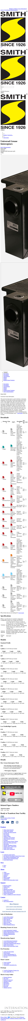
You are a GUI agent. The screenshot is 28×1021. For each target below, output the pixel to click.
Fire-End (5, 956)
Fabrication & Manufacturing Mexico (11, 943)
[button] (1, 47)
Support (3, 883)
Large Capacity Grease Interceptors (14, 906)
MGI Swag (6, 985)
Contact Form (4, 819)
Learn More (20, 413)
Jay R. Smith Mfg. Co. (8, 971)
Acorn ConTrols (7, 962)
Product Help (6, 886)
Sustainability (6, 878)
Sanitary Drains (6, 836)
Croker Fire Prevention (8, 951)
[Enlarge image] (1, 154)
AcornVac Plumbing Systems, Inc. (11, 970)
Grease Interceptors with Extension (14, 909)
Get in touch (21, 612)
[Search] (1, 88)
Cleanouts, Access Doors (9, 837)
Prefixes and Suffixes (8, 893)
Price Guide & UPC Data (9, 890)
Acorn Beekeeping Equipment (10, 941)
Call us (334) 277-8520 (9, 818)
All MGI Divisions (5, 91)
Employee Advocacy (8, 980)
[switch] (1, 89)
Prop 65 (4, 1019)
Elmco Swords (6, 922)
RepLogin (5, 986)
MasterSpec (6, 982)
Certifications (6, 873)
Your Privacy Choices (15, 1017)
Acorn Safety (6, 963)
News (2, 862)
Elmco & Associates (8, 918)
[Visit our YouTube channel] (7, 824)
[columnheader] (6, 422)
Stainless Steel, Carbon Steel (9, 846)
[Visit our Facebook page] (3, 824)
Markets (5, 876)
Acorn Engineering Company (10, 930)
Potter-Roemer (6, 953)
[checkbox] (14, 90)
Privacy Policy (4, 1017)
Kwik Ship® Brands (8, 859)
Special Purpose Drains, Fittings (10, 841)
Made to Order (6, 877)
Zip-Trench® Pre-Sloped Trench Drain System (14, 856)
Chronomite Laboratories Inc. (10, 965)
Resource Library (7, 885)
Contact (3, 897)
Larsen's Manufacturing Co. (9, 954)
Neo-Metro (5, 935)
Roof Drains (6, 833)
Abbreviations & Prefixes (9, 892)
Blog (4, 866)
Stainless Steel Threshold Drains (10, 858)
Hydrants (5, 840)
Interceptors (6, 137)
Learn (2, 852)
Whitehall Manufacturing (9, 934)
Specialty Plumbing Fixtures (9, 845)
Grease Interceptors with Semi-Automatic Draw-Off (14, 911)
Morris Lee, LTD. (7, 923)
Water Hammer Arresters (9, 838)
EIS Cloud (5, 978)
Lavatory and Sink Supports (9, 832)
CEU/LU (5, 888)
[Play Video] (25, 606)
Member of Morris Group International (18, 8)
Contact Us (6, 900)
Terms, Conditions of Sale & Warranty (12, 894)
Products (3, 827)
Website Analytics (7, 987)
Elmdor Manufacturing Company (11, 931)
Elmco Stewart (6, 919)
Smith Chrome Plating (8, 944)
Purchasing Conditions (9, 1018)
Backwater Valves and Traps (9, 842)
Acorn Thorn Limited (8, 917)
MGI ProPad (6, 983)
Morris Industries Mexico (9, 924)
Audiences (5, 874)
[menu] (14, 387)
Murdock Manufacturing (9, 932)
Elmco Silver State (7, 920)
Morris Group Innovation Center (10, 880)
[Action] (25, 432)
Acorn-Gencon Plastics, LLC (10, 942)
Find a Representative (8, 901)
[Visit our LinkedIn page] (12, 824)
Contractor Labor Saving (9, 854)
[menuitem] (6, 373)
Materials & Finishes (8, 889)
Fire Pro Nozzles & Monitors (10, 955)
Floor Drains (6, 835)
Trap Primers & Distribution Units (11, 857)
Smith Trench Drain (7, 847)
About (2, 869)
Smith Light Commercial (9, 849)
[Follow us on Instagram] (17, 824)
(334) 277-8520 (4, 10)
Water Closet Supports (8, 829)
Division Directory (7, 977)
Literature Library (7, 981)
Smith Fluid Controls (8, 831)
